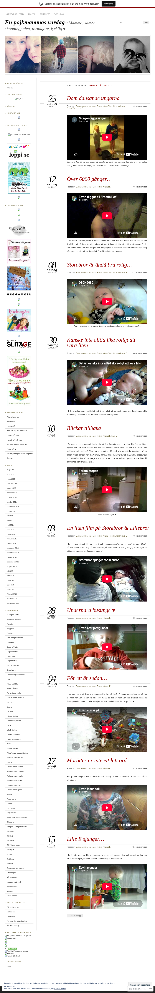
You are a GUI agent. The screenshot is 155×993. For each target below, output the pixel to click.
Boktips (10, 633)
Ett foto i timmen (13, 665)
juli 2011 (10, 516)
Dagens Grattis (12, 647)
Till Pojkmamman (13, 845)
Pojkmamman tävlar (14, 785)
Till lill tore (10, 831)
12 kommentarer (140, 273)
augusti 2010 (11, 566)
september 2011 (13, 506)
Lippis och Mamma (14, 739)
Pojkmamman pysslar (15, 776)
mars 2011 (11, 534)
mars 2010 (11, 589)
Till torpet (10, 850)
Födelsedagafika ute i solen (17, 444)
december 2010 (13, 548)
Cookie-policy (60, 989)
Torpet (9, 854)
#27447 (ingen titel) (15, 14)
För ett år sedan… (87, 678)
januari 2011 (11, 543)
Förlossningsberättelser (16, 675)
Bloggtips (10, 629)
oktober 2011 (12, 502)
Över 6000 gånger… (89, 179)
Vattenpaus (11, 421)
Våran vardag (12, 877)
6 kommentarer (140, 106)
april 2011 (10, 529)
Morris (9, 762)
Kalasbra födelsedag (14, 440)
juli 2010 (10, 571)
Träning (10, 863)
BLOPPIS (31, 14)
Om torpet (45, 14)
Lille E (80, 108)
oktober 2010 (12, 557)
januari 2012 (11, 488)
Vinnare (10, 891)
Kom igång (108, 4)
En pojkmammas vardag (35, 22)
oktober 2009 (12, 599)
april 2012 (10, 474)
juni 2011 (10, 520)
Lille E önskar (12, 730)
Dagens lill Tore (12, 652)
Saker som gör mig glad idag (17, 817)
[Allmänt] (11, 949)
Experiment (11, 670)
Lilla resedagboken (14, 721)
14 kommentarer (140, 847)
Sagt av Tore (11, 813)
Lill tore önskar (12, 716)
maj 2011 (10, 525)
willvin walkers (12, 896)
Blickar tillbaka (84, 428)
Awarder (10, 624)
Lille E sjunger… (85, 839)
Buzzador (10, 642)
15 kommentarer (140, 618)
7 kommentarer (140, 768)
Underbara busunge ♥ (91, 610)
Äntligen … (11, 458)
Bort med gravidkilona (15, 638)
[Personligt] (10, 953)
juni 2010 (10, 576)
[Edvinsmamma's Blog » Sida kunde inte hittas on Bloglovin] (19, 99)
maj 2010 (10, 580)
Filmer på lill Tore (104, 106)
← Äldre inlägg (75, 916)
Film (8, 679)
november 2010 (13, 553)
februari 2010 (12, 594)
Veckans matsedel (14, 882)
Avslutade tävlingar (14, 619)
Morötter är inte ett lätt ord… (99, 760)
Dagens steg (11, 661)
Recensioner (11, 799)
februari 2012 (12, 483)
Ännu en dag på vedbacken (17, 431)
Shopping (10, 822)
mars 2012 (11, 479)
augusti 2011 (11, 511)
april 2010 (10, 585)
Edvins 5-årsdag (13, 435)
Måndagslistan (12, 748)
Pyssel (9, 794)
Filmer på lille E (103, 187)
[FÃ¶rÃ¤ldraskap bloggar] (16, 951)
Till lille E (10, 836)
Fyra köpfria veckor (14, 693)
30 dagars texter (13, 615)
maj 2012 (10, 470)
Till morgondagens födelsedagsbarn (20, 454)
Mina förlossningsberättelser (17, 753)
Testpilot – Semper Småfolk (17, 827)
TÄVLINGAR (59, 14)
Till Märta (10, 840)
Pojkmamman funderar (15, 771)
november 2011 (12, 497)
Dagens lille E (12, 656)
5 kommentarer (140, 187)
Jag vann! (10, 707)
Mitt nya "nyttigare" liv (15, 757)
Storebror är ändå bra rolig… (99, 265)
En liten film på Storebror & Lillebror (108, 528)
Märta (9, 744)
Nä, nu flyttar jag (13, 417)
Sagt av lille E (12, 808)
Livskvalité (11, 426)
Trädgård (10, 859)
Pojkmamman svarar (14, 780)
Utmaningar (11, 873)
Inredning (10, 702)
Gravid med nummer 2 (15, 698)
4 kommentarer (140, 353)
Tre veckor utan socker (16, 868)
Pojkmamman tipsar (14, 790)
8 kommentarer (140, 536)
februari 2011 (12, 539)
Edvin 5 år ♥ (11, 449)
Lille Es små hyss (13, 734)
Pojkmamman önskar (15, 767)
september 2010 (13, 562)
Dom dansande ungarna (93, 98)
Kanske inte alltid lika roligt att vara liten (101, 342)
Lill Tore (73, 108)
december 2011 (12, 493)
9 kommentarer (140, 436)
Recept (9, 804)
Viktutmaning (11, 886)
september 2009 (13, 603)
